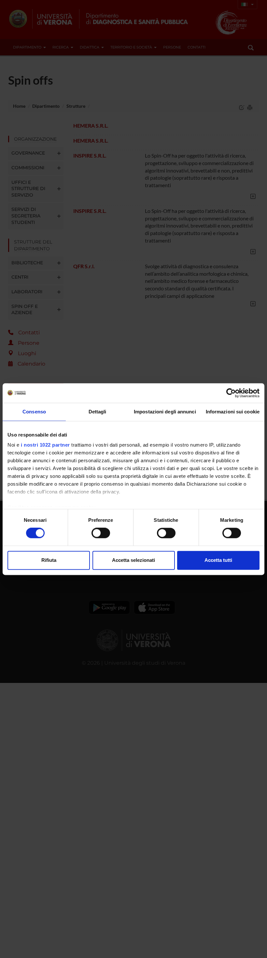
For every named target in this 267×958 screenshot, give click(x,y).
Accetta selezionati (133, 560)
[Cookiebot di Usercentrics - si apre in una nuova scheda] (231, 393)
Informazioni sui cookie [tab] (233, 411)
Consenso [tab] (34, 411)
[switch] (100, 533)
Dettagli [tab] (97, 411)
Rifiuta (48, 560)
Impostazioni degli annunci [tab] (165, 411)
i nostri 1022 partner (45, 445)
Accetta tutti (218, 560)
